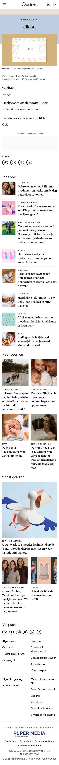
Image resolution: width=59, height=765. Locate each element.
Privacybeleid (26, 741)
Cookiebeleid (11, 741)
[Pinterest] (32, 632)
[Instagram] (18, 632)
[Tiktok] (39, 632)
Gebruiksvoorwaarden (29, 745)
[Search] (55, 4)
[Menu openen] (4, 4)
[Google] (4, 632)
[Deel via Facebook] (21, 162)
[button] (44, 741)
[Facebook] (11, 632)
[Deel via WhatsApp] (13, 162)
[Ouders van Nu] (30, 4)
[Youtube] (25, 632)
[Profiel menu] (48, 4)
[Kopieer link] (5, 162)
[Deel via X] (29, 162)
